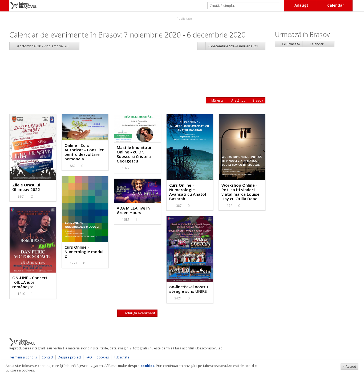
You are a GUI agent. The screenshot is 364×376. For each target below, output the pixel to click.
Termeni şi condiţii (23, 357)
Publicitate (184, 18)
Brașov (257, 100)
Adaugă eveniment (139, 313)
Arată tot (237, 100)
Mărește (217, 100)
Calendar (316, 44)
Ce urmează (290, 44)
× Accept (349, 366)
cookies (147, 365)
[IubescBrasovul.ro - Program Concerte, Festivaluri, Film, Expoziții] (4, 5)
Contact (47, 357)
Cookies (102, 357)
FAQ (89, 357)
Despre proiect (69, 357)
